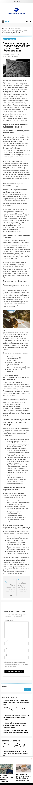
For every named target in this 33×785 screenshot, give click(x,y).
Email (6, 648)
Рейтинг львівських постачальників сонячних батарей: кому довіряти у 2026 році (16, 702)
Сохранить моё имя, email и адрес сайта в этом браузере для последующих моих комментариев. (16, 664)
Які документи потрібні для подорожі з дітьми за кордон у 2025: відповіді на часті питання (16, 746)
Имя (6, 641)
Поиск (4, 686)
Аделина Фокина (9, 54)
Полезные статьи (9, 39)
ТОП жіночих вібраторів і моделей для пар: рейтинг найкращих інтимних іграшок (16, 717)
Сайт (6, 655)
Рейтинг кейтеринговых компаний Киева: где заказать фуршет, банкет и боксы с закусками (15, 725)
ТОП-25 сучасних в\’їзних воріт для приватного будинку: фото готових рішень (15, 710)
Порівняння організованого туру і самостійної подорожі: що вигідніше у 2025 (15, 753)
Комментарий (9, 620)
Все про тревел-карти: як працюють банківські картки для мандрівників (23, 777)
